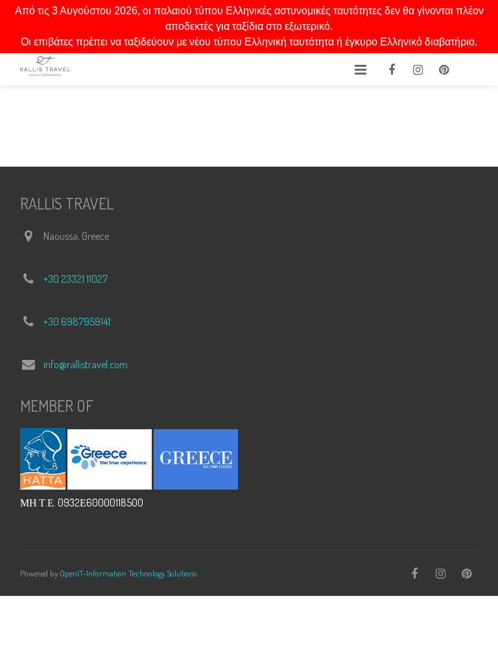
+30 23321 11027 (75, 278)
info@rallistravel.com (85, 364)
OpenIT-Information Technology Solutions (128, 573)
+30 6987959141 (76, 321)
